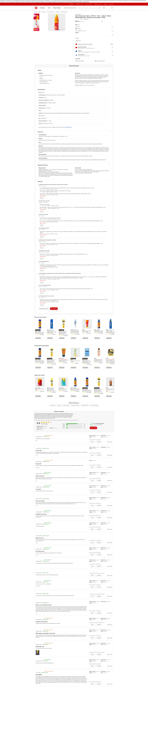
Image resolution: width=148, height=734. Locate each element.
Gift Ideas (143, 0)
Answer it (41, 211)
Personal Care (77, 0)
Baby (70, 0)
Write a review (93, 427)
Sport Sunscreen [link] (52, 405)
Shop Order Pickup (58, 2)
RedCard (77, 2)
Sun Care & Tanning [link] (66, 405)
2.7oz (77, 30)
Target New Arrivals (4, 0)
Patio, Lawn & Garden (52, 0)
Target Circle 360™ (89, 4)
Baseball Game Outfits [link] (84, 405)
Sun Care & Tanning (50, 11)
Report (56, 191)
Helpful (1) (48, 289)
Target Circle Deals (46, 2)
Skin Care (44, 11)
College (16, 0)
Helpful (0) (49, 208)
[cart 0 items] (112, 8)
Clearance (21, 2)
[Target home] (36, 7)
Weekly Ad (52, 2)
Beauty (72, 0)
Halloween (20, 0)
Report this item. (68, 127)
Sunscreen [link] (59, 405)
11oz (85, 30)
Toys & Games (109, 0)
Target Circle (81, 2)
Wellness (94, 0)
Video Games (122, 0)
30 (76, 26)
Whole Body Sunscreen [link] (94, 405)
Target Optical (14, 2)
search (100, 7)
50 (77, 26)
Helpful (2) (48, 205)
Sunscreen (58, 11)
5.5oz (79, 30)
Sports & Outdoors (83, 0)
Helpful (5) (47, 191)
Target (35, 11)
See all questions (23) (43, 308)
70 (79, 26)
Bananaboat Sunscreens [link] (75, 405)
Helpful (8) (48, 194)
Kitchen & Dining (44, 0)
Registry (73, 2)
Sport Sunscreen (64, 11)
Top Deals (40, 2)
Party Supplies (138, 0)
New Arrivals (26, 2)
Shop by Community (6, 2)
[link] (79, 19)
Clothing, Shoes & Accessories (28, 0)
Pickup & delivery (57, 7)
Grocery (58, 0)
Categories (42, 7)
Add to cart (78, 40)
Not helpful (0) (53, 205)
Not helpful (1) (52, 191)
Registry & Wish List (98, 4)
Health (90, 0)
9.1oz (82, 30)
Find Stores (86, 2)
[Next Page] (112, 27)
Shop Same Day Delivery (67, 2)
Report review (109, 441)
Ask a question (54, 308)
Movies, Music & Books (130, 0)
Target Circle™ (71, 4)
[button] (79, 19)
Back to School (11, 0)
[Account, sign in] (106, 8)
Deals (18, 2)
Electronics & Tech (115, 0)
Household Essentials (64, 0)
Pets (88, 0)
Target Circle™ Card (79, 4)
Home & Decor (38, 0)
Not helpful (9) (53, 194)
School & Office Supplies (101, 0)
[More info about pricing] (102, 21)
